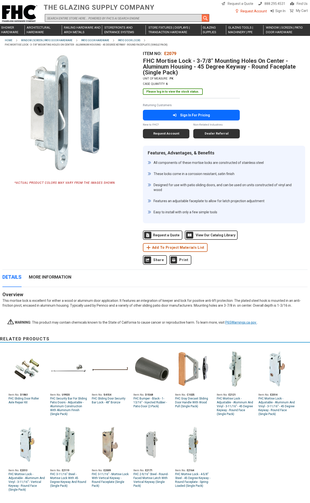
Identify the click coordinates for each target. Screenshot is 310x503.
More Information (50, 276)
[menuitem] (12, 29)
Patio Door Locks (129, 40)
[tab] (12, 279)
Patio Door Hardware (95, 40)
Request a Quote (240, 4)
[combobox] (127, 18)
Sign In (280, 11)
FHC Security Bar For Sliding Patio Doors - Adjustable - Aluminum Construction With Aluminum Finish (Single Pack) (68, 406)
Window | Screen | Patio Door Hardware (46, 40)
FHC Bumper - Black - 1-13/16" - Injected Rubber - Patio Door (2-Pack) (150, 402)
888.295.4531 (274, 4)
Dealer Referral (217, 133)
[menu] (155, 30)
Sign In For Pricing (195, 115)
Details (12, 277)
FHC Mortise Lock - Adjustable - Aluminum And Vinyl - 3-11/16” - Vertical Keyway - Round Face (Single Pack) (26, 481)
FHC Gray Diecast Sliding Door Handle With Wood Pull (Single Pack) (191, 402)
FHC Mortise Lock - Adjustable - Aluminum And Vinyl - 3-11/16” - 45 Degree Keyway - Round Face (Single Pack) (235, 406)
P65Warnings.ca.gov (241, 322)
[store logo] (20, 14)
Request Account (253, 11)
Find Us (302, 4)
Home (8, 40)
